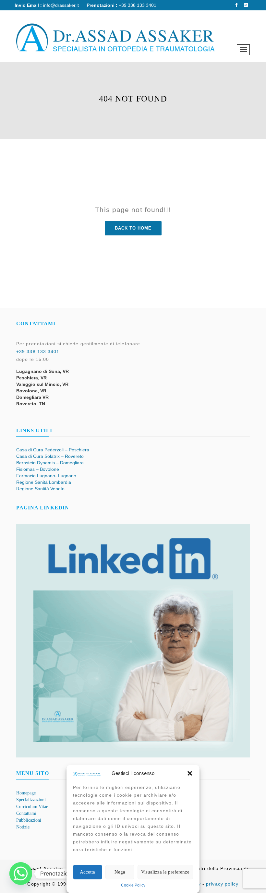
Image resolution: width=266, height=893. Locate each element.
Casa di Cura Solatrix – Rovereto (50, 456)
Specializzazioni (31, 799)
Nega (120, 872)
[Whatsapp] (20, 873)
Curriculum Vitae (32, 806)
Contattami (26, 813)
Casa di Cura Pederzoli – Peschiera (52, 449)
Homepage (26, 793)
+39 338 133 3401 (38, 351)
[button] (190, 773)
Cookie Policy (133, 885)
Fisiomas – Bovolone (37, 469)
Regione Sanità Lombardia (43, 482)
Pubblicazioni (28, 820)
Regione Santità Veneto (40, 488)
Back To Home (133, 228)
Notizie (23, 827)
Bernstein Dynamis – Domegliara (50, 462)
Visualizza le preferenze (165, 872)
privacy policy (222, 884)
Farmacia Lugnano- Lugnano (46, 475)
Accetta (87, 872)
